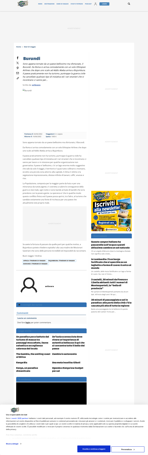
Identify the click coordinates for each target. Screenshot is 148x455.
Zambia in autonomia (64, 353)
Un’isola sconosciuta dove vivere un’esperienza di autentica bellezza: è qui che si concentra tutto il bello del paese (68, 342)
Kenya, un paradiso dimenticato (27, 369)
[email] (17, 72)
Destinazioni (49, 4)
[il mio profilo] (95, 4)
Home (18, 47)
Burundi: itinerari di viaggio (35, 264)
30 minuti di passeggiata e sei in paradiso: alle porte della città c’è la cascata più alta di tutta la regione (111, 302)
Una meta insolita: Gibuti (66, 362)
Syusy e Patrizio (77, 4)
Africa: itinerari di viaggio (34, 261)
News (40, 4)
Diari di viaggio (63, 4)
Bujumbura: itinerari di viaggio (61, 261)
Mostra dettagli (12, 444)
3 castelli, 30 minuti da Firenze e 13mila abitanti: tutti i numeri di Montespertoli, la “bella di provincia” (109, 284)
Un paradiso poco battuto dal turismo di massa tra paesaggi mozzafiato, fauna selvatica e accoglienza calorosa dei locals (32, 342)
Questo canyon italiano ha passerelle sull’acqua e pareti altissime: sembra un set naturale (110, 244)
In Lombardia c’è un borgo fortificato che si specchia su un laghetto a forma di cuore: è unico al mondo (111, 263)
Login (104, 4)
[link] (17, 77)
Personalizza (126, 449)
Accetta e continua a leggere (93, 449)
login (28, 322)
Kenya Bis (21, 362)
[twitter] (17, 62)
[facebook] (17, 57)
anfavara (36, 85)
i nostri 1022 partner (19, 418)
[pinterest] (17, 67)
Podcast (88, 4)
